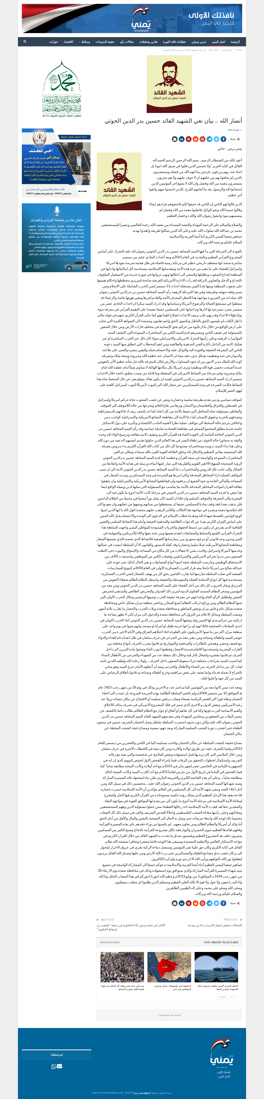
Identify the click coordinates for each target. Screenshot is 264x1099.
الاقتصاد (68, 41)
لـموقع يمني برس (142, 1092)
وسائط (86, 41)
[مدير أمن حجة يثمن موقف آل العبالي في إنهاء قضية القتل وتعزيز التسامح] (122, 967)
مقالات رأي (127, 41)
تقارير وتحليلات (148, 41)
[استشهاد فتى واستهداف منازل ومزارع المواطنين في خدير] (169, 967)
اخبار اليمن (218, 41)
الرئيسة (235, 41)
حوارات (53, 41)
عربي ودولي (199, 41)
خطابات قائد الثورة (174, 41)
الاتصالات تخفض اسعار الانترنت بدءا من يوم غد (214, 925)
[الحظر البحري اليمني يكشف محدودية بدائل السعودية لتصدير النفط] (216, 967)
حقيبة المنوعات (104, 41)
